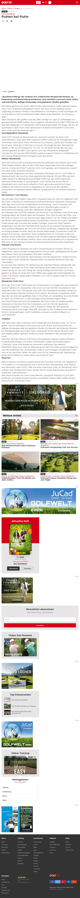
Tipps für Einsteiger (24, 852)
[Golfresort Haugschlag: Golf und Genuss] (59, 429)
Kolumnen (53, 850)
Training (5, 787)
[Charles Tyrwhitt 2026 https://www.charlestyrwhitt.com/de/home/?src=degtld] (40, 397)
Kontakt (4, 887)
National (68, 844)
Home (4, 8)
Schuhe (36, 866)
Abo (38, 2)
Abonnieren (13, 568)
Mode (35, 871)
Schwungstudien (23, 855)
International (70, 850)
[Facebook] (3, 21)
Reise (10, 8)
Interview (53, 847)
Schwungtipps (22, 844)
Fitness (20, 858)
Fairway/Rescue (39, 852)
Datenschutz (6, 890)
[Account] (49, 3)
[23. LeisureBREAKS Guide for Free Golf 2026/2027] (40, 819)
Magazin (52, 842)
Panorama (5, 847)
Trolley (36, 863)
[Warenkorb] (43, 3)
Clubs (3, 850)
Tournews (5, 844)
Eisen (35, 850)
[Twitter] (7, 21)
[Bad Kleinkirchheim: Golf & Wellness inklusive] (20, 429)
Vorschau (27, 568)
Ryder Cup (6, 276)
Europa (17, 8)
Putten (20, 850)
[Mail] (11, 21)
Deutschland (6, 852)
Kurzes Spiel (21, 847)
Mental (20, 861)
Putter (36, 858)
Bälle (35, 847)
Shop (3, 885)
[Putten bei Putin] (20, 647)
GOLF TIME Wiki (55, 844)
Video (3, 879)
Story (51, 852)
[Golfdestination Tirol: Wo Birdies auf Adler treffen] (20, 462)
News (5, 796)
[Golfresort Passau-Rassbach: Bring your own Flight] (59, 462)
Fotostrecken (6, 882)
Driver (35, 844)
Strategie (20, 863)
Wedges (36, 855)
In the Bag (37, 869)
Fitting (36, 861)
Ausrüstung (7, 791)
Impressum (5, 893)
